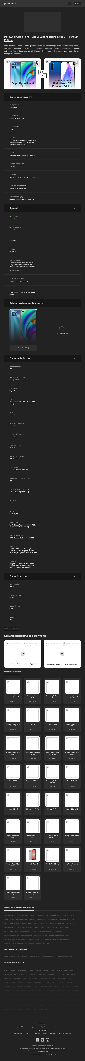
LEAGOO (34, 990)
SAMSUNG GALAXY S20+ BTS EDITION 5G (34, 935)
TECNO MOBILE (40, 1002)
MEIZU (58, 990)
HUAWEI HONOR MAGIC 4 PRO (58, 935)
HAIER (53, 982)
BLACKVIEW (8, 974)
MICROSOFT (66, 990)
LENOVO (41, 990)
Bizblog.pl (42, 1027)
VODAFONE (75, 1006)
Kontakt (45, 1033)
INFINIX (35, 986)
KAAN (62, 986)
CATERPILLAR (42, 974)
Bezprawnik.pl (66, 1027)
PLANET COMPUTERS (35, 998)
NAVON (15, 994)
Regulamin (53, 1033)
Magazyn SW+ (19, 1027)
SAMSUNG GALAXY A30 (57, 923)
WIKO (6, 1010)
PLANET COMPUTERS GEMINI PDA (46, 919)
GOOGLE (46, 982)
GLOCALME (37, 982)
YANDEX (28, 1010)
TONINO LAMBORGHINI (73, 1002)
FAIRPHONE (43, 978)
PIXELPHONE (23, 998)
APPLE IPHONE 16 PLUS (11, 923)
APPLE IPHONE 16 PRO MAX (49, 927)
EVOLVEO (35, 978)
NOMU (39, 994)
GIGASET (29, 982)
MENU (77, 4)
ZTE (46, 1010)
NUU (52, 994)
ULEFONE (14, 1006)
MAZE (52, 990)
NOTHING (46, 994)
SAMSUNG (65, 998)
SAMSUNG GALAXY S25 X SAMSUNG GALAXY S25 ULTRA (22, 956)
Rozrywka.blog (53, 1027)
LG (47, 990)
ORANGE (73, 994)
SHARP (73, 998)
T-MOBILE (25, 1002)
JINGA (51, 986)
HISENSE (7, 986)
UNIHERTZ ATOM (26, 923)
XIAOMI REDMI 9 (9, 927)
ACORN (12, 970)
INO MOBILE (43, 986)
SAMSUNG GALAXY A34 (66, 919)
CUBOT (59, 974)
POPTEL (46, 998)
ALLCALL (38, 970)
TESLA (49, 1002)
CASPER (33, 974)
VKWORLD (66, 1006)
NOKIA (32, 994)
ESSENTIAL (26, 978)
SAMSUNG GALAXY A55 (37, 915)
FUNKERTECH (61, 978)
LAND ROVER (25, 990)
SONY (18, 1002)
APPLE (52, 970)
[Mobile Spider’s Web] (11, 4)
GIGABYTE (21, 982)
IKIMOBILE (27, 986)
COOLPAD (51, 974)
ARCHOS (59, 970)
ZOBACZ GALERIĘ (23, 348)
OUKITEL (7, 998)
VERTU (42, 1006)
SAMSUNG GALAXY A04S (28, 931)
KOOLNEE (16, 990)
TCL (32, 1002)
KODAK (75, 986)
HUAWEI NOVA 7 (23, 915)
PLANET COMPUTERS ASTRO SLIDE (27, 927)
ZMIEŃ (36, 66)
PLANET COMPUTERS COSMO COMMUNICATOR (19, 919)
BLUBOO (21, 974)
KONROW (7, 990)
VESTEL (58, 1006)
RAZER (53, 998)
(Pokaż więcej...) (15, 270)
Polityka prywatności (65, 1033)
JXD (56, 986)
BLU (15, 974)
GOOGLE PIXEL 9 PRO (42, 943)
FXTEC (70, 978)
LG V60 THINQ (71, 923)
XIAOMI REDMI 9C (9, 915)
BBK (71, 970)
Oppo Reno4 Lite (26, 37)
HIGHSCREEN (69, 982)
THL (54, 1002)
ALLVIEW (45, 970)
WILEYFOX (13, 1010)
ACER (6, 970)
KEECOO (68, 986)
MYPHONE (7, 994)
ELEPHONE (7, 978)
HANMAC (60, 982)
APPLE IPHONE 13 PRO (40, 923)
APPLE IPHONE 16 (69, 915)
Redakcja (37, 1033)
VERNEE (35, 1006)
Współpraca (28, 1033)
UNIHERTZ (27, 1006)
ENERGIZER (17, 978)
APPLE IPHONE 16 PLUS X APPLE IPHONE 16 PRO (57, 956)
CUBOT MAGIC (64, 927)
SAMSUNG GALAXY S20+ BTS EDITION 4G (57, 939)
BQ (27, 974)
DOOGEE (66, 974)
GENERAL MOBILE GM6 (45, 931)
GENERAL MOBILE (9, 982)
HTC (13, 986)
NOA (26, 994)
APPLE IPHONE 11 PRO (11, 931)
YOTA (35, 1010)
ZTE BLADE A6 (29, 943)
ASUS (66, 970)
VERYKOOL (50, 1006)
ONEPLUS (60, 994)
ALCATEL (30, 970)
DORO (73, 974)
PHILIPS (14, 998)
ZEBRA (41, 1010)
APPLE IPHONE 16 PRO (35, 939)
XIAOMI (21, 1010)
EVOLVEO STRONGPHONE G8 (13, 943)
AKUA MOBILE (21, 970)
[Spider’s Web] (5, 4)
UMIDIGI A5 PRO (59, 931)
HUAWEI (19, 986)
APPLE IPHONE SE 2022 (54, 915)
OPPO (66, 994)
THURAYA (61, 1002)
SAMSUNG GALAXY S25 (11, 935)
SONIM (12, 1002)
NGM (21, 994)
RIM (59, 998)
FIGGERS (52, 978)
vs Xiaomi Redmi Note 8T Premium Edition (41, 38)
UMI (21, 1006)
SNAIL (6, 1002)
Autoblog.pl (31, 1027)
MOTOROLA (75, 990)
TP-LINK (6, 1006)
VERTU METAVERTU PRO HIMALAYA (15, 939)
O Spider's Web (18, 1033)
